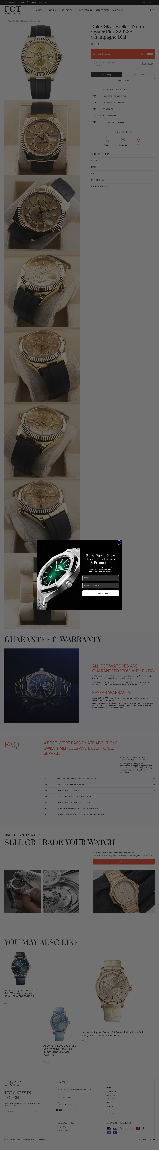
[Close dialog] (119, 542)
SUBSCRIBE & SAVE (100, 593)
